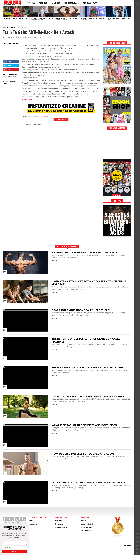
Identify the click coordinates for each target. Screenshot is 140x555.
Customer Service (61, 527)
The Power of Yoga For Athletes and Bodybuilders (87, 367)
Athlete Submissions (88, 524)
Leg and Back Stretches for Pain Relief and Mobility (88, 482)
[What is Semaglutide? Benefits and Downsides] (25, 425)
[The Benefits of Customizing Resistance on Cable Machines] (25, 339)
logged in (31, 124)
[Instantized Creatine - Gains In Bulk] (61, 112)
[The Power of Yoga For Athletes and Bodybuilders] (25, 367)
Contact (84, 520)
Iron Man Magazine (11, 43)
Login (46, 116)
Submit (14, 551)
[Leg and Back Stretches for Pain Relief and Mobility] (25, 482)
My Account (59, 524)
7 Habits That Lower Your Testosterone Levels (85, 252)
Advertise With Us (87, 531)
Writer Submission (87, 527)
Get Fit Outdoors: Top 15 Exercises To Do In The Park (88, 396)
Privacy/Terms (127, 545)
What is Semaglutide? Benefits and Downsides (84, 425)
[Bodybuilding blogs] (117, 537)
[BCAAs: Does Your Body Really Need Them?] (25, 310)
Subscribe (31, 3)
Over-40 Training (9, 27)
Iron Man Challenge (71, 3)
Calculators (33, 524)
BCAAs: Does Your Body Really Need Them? (81, 310)
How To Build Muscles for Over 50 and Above (83, 453)
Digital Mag (55, 3)
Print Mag (43, 3)
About (31, 520)
